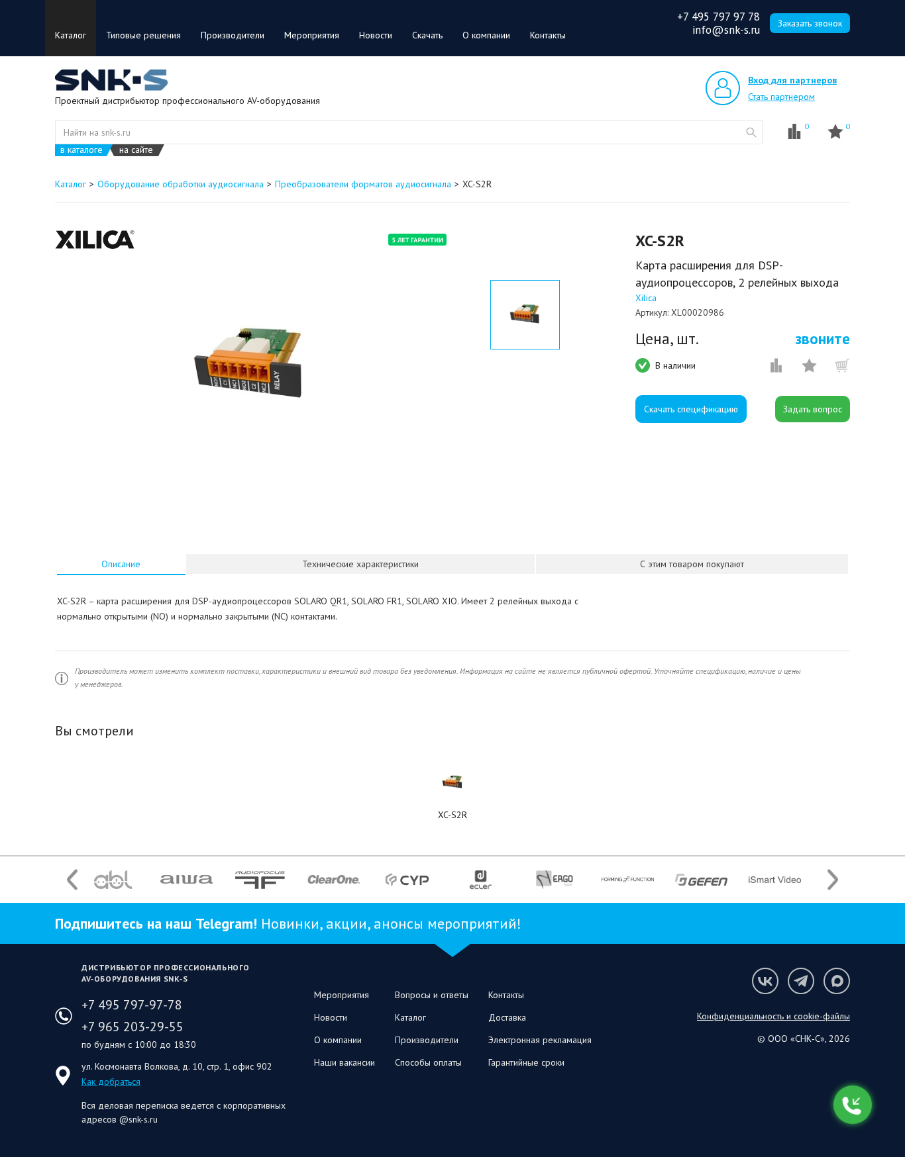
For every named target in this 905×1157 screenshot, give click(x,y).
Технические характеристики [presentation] (360, 564)
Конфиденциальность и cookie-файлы (773, 1016)
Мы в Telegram (801, 981)
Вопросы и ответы (431, 995)
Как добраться (110, 1082)
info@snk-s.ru (726, 30)
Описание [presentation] (120, 564)
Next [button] (832, 879)
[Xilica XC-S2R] (452, 782)
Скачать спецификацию (691, 409)
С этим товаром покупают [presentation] (692, 564)
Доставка (507, 1017)
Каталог (70, 35)
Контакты (548, 35)
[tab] (121, 564)
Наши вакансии (344, 1062)
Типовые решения (143, 35)
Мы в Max (837, 981)
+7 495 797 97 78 (718, 16)
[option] (249, 366)
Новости (375, 35)
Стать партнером (781, 97)
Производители (232, 35)
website (751, 132)
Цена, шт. (667, 339)
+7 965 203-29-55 (132, 1026)
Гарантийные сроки (526, 1062)
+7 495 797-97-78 (131, 1004)
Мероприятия (311, 35)
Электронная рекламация (540, 1040)
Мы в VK (765, 981)
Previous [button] (72, 879)
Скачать (427, 35)
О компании (486, 35)
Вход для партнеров (792, 80)
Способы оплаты (428, 1062)
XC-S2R (452, 815)
